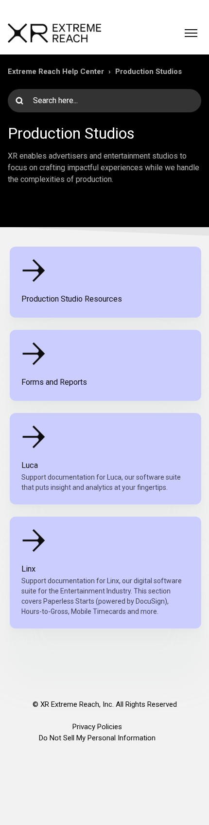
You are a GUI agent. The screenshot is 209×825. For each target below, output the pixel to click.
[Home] (54, 33)
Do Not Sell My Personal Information (97, 738)
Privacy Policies (97, 726)
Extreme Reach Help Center (56, 71)
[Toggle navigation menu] (191, 33)
